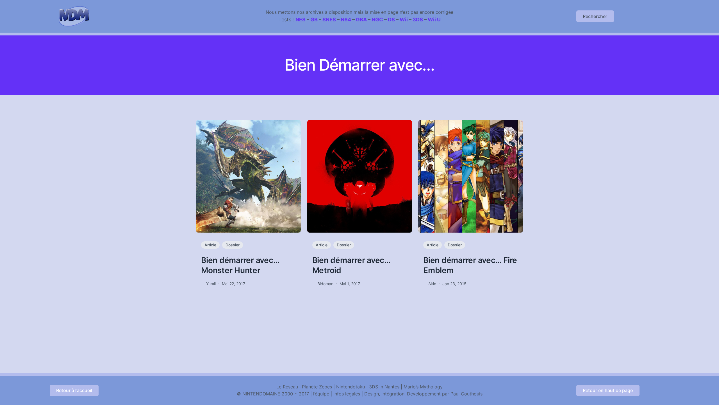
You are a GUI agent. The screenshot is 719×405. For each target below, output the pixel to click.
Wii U (434, 19)
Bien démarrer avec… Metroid (351, 265)
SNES (329, 19)
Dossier (233, 244)
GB (314, 19)
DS (391, 19)
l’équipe (321, 394)
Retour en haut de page (608, 390)
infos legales (346, 394)
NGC (377, 19)
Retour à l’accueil (74, 390)
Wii (404, 19)
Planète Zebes (317, 387)
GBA (361, 19)
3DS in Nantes (384, 387)
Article (210, 244)
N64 (346, 19)
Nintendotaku (350, 387)
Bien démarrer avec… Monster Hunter (240, 265)
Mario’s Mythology (423, 387)
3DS (418, 19)
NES (300, 19)
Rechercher (595, 16)
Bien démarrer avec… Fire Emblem (470, 265)
